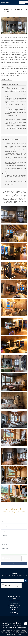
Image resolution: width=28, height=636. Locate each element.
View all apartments (6, 79)
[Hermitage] (14, 25)
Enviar (14, 563)
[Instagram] (17, 613)
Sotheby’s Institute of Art (21, 627)
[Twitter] (12, 613)
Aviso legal (19, 634)
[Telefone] (23, 2)
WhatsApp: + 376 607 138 (14, 605)
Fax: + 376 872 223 (14, 607)
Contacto (14, 609)
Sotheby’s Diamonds (6, 627)
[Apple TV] (25, 623)
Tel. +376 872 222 (14, 603)
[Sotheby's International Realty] (17, 623)
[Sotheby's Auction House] (6, 623)
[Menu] (26, 2)
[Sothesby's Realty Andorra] (5, 3)
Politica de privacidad (11, 634)
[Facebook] (10, 613)
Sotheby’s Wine (13, 627)
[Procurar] (20, 2)
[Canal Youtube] (15, 613)
